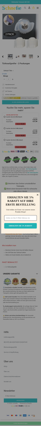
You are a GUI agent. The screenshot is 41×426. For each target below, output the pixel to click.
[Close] (37, 194)
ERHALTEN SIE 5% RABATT (20, 226)
